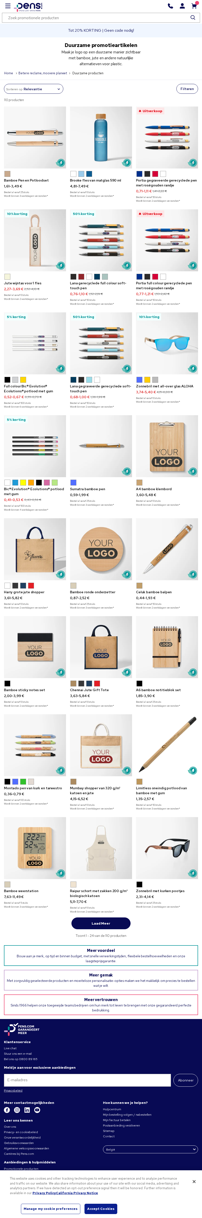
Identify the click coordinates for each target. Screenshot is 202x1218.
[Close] (194, 1181)
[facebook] (7, 1112)
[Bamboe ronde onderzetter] (101, 549)
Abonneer (186, 1080)
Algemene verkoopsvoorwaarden (26, 1148)
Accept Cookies (101, 1209)
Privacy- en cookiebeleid (21, 1132)
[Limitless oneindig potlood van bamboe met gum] (167, 745)
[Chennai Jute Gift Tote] (101, 647)
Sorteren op (14, 89)
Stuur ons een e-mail (18, 1054)
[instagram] (17, 1112)
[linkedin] (27, 1112)
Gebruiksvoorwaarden (19, 1143)
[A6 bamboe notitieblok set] (167, 647)
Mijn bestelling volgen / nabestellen (127, 1115)
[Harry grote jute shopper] (35, 549)
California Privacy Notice (77, 1193)
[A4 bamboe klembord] (167, 446)
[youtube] (37, 1112)
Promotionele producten (21, 1169)
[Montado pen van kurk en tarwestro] (35, 745)
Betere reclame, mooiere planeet (42, 73)
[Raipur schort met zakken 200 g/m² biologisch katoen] (101, 848)
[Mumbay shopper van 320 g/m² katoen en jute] (101, 745)
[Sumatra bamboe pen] (101, 446)
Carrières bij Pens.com (19, 1154)
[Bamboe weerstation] (35, 848)
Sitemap (109, 1131)
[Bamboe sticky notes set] (35, 647)
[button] (7, 174)
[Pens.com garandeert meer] (21, 1030)
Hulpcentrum (112, 1109)
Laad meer (101, 923)
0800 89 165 (28, 1059)
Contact (109, 1136)
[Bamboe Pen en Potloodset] (35, 137)
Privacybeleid (13, 1091)
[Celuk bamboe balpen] (167, 549)
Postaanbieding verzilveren (121, 1125)
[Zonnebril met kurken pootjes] (167, 848)
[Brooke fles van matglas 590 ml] (101, 137)
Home (9, 73)
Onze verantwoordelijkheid (22, 1138)
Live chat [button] (10, 1048)
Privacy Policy (44, 1193)
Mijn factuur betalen (117, 1120)
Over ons (10, 1127)
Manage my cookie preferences (51, 1209)
